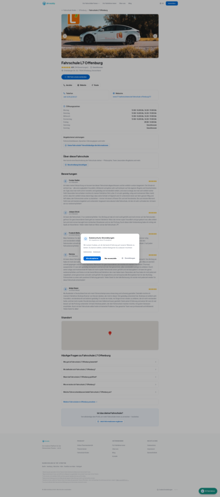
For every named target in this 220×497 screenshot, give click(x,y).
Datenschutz (88, 252)
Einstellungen (130, 258)
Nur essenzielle (110, 258)
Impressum (96, 252)
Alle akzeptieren (92, 258)
